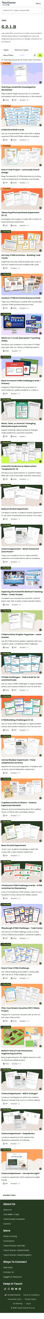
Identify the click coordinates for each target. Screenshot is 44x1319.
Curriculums (8, 1241)
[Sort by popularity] (40, 55)
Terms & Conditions (31, 1295)
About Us (7, 1209)
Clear (22, 55)
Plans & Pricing (10, 1236)
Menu (38, 3)
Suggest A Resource (12, 1277)
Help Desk (8, 1267)
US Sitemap (18, 1303)
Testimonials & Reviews (14, 1219)
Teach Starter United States (16, 1250)
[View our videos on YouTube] (16, 1289)
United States (13, 1295)
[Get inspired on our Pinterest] (20, 1289)
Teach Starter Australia (14, 1245)
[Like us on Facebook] (12, 1289)
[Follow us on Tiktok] (5, 1289)
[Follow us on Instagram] (9, 1289)
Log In (28, 1303)
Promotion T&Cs (14, 1299)
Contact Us (8, 1272)
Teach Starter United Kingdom (17, 1255)
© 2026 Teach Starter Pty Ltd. (23, 1308)
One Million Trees (11, 1214)
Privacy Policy (30, 1299)
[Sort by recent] (34, 55)
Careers (7, 1223)
